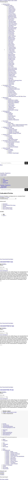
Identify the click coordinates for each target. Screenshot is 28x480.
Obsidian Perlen (11, 59)
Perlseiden (10, 114)
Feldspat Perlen (11, 31)
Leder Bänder (11, 143)
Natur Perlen (8, 122)
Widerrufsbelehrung (7, 433)
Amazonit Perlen (11, 9)
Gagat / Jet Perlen (12, 36)
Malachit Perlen (11, 55)
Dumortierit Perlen (12, 28)
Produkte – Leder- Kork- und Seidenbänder (14, 456)
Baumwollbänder (12, 116)
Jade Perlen (10, 42)
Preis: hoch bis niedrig (7, 209)
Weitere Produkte (9, 149)
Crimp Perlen (11, 103)
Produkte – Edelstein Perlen (11, 452)
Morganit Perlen (11, 58)
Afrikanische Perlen (12, 87)
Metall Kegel (11, 108)
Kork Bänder (11, 144)
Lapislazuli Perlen (12, 48)
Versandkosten (4, 264)
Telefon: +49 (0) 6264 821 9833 (10, 412)
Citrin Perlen (11, 26)
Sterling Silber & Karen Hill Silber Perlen (17, 96)
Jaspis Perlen (11, 43)
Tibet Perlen (10, 79)
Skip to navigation (4, 0)
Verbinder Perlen (11, 107)
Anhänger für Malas (12, 130)
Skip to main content (12, 0)
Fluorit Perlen (11, 32)
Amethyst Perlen (11, 10)
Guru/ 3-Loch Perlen (12, 94)
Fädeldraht (10, 113)
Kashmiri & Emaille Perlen (14, 89)
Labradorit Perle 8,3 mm (7, 326)
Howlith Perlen (11, 39)
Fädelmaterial (8, 112)
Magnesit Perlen (11, 54)
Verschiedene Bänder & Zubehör (12, 142)
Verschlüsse (10, 150)
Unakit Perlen (11, 84)
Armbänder (10, 138)
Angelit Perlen (11, 7)
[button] (4, 270)
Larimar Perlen (11, 49)
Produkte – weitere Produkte (11, 463)
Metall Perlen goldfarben (13, 102)
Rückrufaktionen (6, 434)
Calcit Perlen (11, 20)
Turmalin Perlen (11, 81)
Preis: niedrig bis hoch (7, 207)
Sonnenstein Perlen (12, 76)
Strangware (10, 78)
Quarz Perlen (11, 66)
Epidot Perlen (11, 30)
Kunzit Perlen (11, 46)
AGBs (4, 431)
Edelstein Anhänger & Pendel (14, 133)
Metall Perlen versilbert (13, 100)
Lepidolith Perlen (12, 52)
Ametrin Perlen (11, 11)
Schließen (2, 472)
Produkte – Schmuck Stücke (11, 461)
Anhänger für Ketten (12, 129)
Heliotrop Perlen (11, 38)
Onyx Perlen (11, 60)
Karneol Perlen (11, 44)
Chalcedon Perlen (12, 21)
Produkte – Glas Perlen (10, 457)
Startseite (2, 196)
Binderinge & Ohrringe (13, 110)
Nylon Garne (11, 117)
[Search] (26, 163)
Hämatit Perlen (11, 37)
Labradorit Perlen (12, 47)
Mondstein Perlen (12, 57)
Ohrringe (10, 137)
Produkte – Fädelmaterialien (11, 455)
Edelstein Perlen (8, 5)
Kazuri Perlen (11, 90)
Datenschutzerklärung (7, 432)
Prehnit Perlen (11, 64)
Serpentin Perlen (11, 74)
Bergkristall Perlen (12, 16)
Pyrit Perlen (10, 65)
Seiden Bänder (11, 145)
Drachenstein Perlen (12, 27)
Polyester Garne (11, 118)
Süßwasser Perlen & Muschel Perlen (16, 126)
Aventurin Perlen (11, 14)
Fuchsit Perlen (11, 33)
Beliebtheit (5, 204)
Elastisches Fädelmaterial (13, 119)
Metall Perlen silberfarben (13, 101)
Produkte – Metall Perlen (10, 458)
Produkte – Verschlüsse (10, 462)
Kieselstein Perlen (12, 92)
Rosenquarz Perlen (12, 71)
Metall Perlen (8, 98)
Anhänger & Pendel (9, 128)
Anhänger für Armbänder (13, 132)
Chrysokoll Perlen (12, 22)
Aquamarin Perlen (12, 15)
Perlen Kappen (11, 105)
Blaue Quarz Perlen (12, 17)
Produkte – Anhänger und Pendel (12, 454)
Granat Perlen (11, 34)
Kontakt (4, 423)
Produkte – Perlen (9, 451)
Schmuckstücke (8, 135)
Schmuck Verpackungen (13, 153)
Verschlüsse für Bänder (13, 146)
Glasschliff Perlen (12, 95)
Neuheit (4, 206)
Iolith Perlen (10, 41)
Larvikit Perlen (11, 50)
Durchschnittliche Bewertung (9, 205)
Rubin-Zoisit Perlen (12, 73)
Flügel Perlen (11, 106)
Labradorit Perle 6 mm (6, 261)
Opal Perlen (10, 62)
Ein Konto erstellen (4, 479)
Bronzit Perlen (11, 18)
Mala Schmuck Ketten (13, 139)
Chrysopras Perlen (12, 25)
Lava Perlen (10, 53)
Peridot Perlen (11, 63)
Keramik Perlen (11, 91)
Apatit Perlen (11, 12)
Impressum (5, 429)
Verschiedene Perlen (9, 86)
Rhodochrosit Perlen (12, 69)
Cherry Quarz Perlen (12, 23)
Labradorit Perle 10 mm (7, 390)
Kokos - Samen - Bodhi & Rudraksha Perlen (17, 124)
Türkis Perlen (11, 82)
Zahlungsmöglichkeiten (8, 426)
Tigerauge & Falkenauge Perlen (15, 80)
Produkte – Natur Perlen (10, 460)
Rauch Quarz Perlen (12, 68)
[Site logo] (7, 161)
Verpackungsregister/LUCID (9, 427)
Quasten (10, 151)
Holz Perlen (10, 123)
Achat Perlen (11, 6)
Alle (4, 214)
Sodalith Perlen (11, 75)
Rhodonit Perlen (11, 70)
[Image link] (8, 421)
